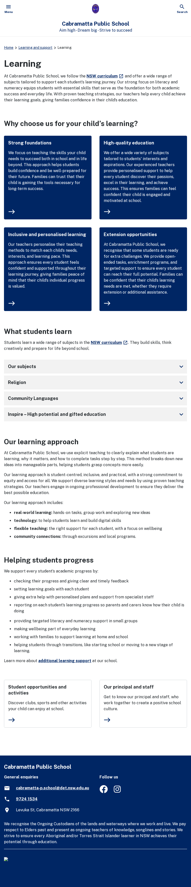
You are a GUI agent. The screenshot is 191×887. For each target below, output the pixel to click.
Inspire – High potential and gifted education (96, 414)
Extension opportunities (130, 234)
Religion (96, 382)
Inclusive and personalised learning (47, 234)
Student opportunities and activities (37, 690)
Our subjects (96, 366)
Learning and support (35, 48)
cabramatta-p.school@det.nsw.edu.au (52, 788)
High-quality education (129, 142)
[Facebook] (103, 791)
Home (8, 48)
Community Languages (96, 398)
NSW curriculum (105, 76)
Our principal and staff (129, 687)
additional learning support (64, 660)
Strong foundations (29, 142)
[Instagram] (118, 791)
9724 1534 (27, 799)
